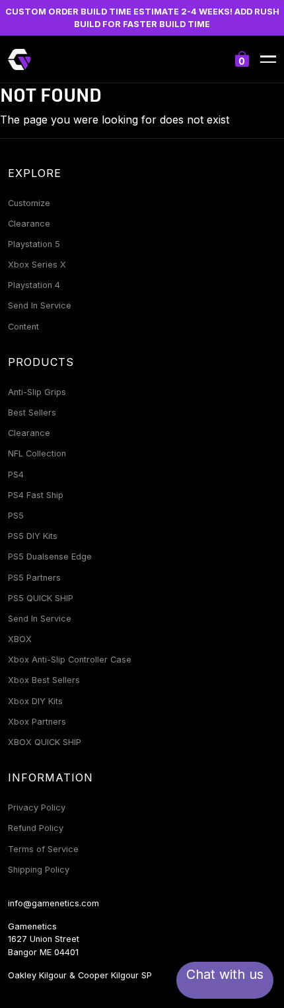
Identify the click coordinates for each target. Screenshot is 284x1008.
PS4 (16, 475)
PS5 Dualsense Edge (50, 556)
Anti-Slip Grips (37, 392)
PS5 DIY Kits (32, 536)
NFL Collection (37, 453)
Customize (29, 203)
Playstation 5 (34, 244)
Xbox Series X (37, 265)
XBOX (20, 639)
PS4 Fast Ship (35, 495)
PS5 (16, 516)
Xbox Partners (37, 722)
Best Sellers (32, 412)
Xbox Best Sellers (44, 680)
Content (23, 327)
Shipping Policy (38, 870)
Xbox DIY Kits (35, 701)
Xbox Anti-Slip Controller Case (69, 660)
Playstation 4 (34, 285)
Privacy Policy (36, 807)
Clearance (29, 224)
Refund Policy (35, 828)
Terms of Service (43, 849)
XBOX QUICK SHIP (44, 742)
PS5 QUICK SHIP (40, 598)
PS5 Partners (34, 578)
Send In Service (39, 305)
